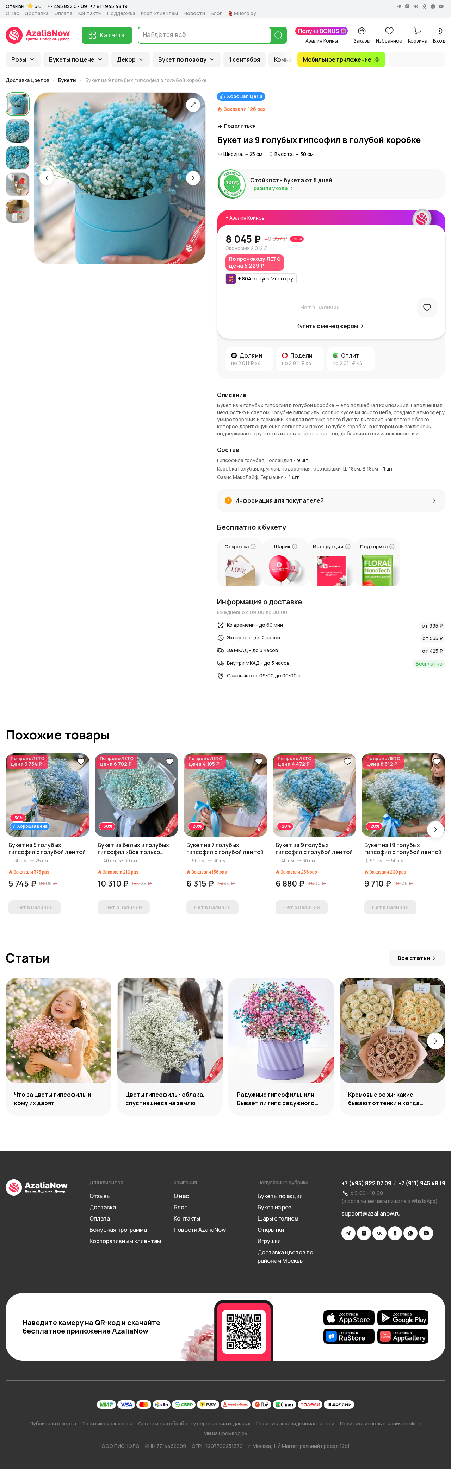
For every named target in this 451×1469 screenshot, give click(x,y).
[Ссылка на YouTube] (426, 1233)
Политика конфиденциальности (295, 1423)
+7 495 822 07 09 (67, 6)
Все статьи (413, 958)
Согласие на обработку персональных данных (194, 1423)
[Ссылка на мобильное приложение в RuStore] (349, 1336)
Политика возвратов (107, 1423)
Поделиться (240, 126)
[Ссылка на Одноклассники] (395, 1233)
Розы (18, 59)
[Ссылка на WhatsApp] (410, 1233)
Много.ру (245, 13)
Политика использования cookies (380, 1423)
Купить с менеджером (327, 326)
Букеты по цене (71, 59)
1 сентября (244, 59)
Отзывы (15, 6)
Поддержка (121, 13)
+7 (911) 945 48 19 (421, 1183)
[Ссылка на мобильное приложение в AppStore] (349, 1317)
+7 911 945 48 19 (109, 6)
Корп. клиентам (159, 13)
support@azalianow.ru (371, 1213)
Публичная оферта (53, 1423)
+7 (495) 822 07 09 (366, 1183)
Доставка (37, 13)
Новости (194, 13)
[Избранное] (427, 307)
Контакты (89, 13)
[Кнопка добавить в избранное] (80, 761)
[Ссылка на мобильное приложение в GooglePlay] (402, 1317)
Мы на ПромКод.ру (225, 1433)
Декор (126, 59)
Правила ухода (269, 188)
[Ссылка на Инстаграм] (364, 1233)
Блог (216, 13)
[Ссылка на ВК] (379, 1233)
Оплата (63, 13)
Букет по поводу (182, 59)
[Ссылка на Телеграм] (348, 1233)
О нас (12, 13)
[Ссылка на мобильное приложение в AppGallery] (402, 1336)
